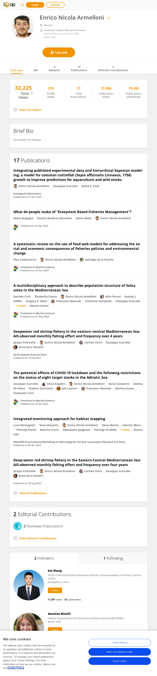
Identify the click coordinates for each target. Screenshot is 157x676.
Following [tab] (113, 558)
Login (35, 4)
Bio (36, 70)
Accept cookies (119, 661)
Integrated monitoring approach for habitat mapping (59, 418)
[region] (78, 653)
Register (55, 4)
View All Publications (33, 493)
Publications (79, 68)
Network (54, 68)
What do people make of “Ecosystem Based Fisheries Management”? (72, 211)
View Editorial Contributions (37, 538)
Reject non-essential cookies (120, 652)
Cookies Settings (119, 643)
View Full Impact (30, 110)
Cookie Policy (15, 667)
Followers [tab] (44, 558)
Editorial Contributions (113, 68)
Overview (16, 70)
